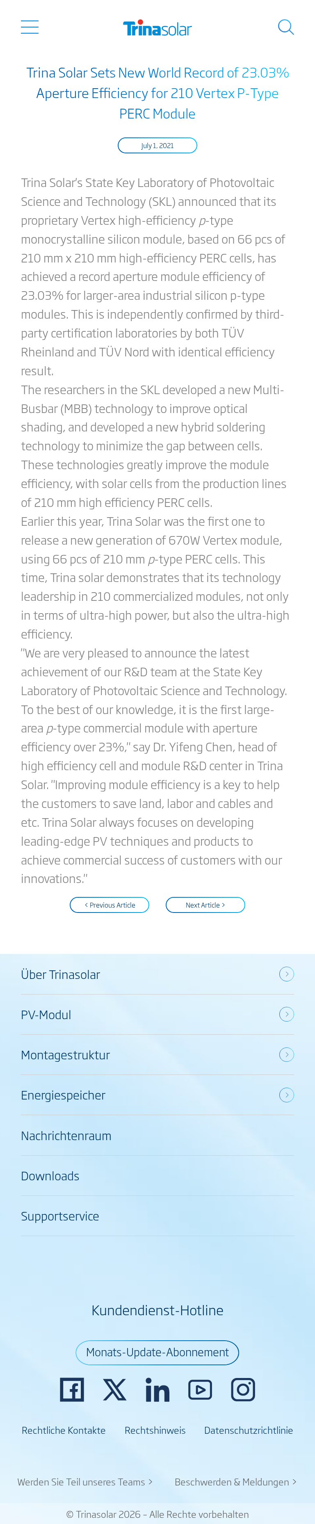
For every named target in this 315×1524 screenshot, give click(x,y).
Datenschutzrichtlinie (248, 1430)
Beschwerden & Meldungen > (236, 1481)
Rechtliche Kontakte (64, 1430)
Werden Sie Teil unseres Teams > (85, 1481)
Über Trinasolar (60, 974)
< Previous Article (109, 905)
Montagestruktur (65, 1054)
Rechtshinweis (155, 1430)
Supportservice (60, 1215)
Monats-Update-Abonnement (157, 1351)
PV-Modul (46, 1014)
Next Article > (206, 905)
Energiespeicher (63, 1094)
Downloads (50, 1175)
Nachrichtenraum (66, 1135)
